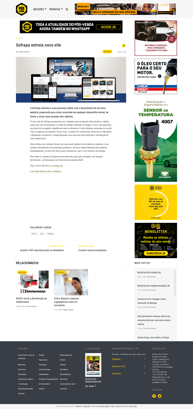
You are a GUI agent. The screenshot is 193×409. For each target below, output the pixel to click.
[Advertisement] (71, 199)
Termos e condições (83, 406)
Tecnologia (23, 384)
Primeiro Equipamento (48, 379)
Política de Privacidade (100, 406)
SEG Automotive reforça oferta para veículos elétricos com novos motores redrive (155, 320)
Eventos (63, 388)
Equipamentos (66, 355)
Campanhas (44, 374)
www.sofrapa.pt (55, 165)
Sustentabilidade (25, 388)
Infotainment (44, 384)
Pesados (43, 364)
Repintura (43, 360)
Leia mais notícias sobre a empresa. (45, 171)
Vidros (42, 388)
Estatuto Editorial (129, 406)
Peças (41, 355)
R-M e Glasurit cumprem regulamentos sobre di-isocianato (66, 302)
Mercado (22, 364)
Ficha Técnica (115, 406)
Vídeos (63, 364)
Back (20, 38)
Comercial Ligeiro (26, 379)
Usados (21, 393)
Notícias (107, 52)
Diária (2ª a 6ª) (119, 366)
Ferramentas (65, 374)
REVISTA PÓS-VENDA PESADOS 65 (153, 285)
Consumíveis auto (67, 384)
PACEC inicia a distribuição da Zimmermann (31, 300)
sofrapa (50, 234)
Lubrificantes (44, 369)
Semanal (116, 359)
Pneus (62, 360)
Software (64, 369)
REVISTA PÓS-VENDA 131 (149, 272)
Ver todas (89, 386)
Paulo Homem (24, 52)
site (42, 234)
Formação (22, 374)
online (34, 234)
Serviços (64, 379)
